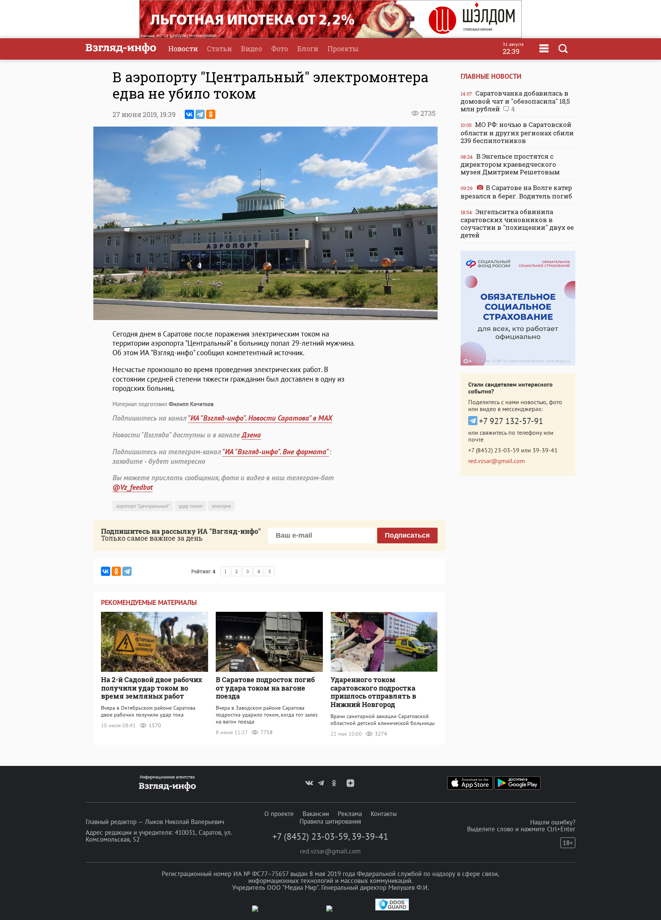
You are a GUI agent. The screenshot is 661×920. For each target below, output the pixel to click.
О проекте (279, 813)
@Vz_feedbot (132, 487)
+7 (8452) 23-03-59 (493, 450)
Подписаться (407, 535)
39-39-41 (545, 450)
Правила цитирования (330, 821)
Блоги (307, 48)
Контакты (384, 813)
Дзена (251, 434)
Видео (251, 48)
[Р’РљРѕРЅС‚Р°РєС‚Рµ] (189, 114)
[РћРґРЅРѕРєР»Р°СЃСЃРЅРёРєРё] (210, 114)
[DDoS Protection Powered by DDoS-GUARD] (392, 909)
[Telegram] (200, 114)
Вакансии (316, 813)
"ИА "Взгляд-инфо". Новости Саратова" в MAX (260, 418)
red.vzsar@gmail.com (496, 461)
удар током (190, 506)
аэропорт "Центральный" (142, 506)
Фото (279, 48)
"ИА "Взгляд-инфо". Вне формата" (275, 451)
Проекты (342, 48)
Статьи (219, 48)
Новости (183, 48)
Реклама (350, 813)
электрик (221, 506)
